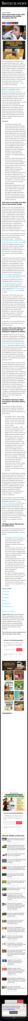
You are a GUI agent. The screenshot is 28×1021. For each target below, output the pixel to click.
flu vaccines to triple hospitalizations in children (12, 274)
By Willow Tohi (15, 856)
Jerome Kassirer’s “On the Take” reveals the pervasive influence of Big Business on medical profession (16, 945)
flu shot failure (13, 618)
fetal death (5, 618)
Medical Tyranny (11, 621)
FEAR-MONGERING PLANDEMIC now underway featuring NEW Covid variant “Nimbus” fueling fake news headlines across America (16, 980)
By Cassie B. (15, 991)
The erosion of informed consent (14, 537)
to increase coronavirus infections (11, 278)
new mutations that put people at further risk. (12, 283)
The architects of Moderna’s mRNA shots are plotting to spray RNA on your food (15, 875)
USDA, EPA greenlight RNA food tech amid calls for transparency (16, 854)
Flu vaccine (20, 618)
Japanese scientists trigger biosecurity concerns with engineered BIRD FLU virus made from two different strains (16, 868)
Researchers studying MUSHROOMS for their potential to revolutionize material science (15, 915)
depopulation (10, 616)
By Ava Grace (15, 871)
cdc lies (4, 616)
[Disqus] (14, 734)
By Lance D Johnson (16, 842)
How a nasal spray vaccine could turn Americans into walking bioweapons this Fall (16, 840)
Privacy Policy (11, 1009)
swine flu (4, 627)
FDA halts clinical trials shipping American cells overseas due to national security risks (15, 937)
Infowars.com (6, 591)
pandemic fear (6, 625)
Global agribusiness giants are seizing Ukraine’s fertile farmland (16, 888)
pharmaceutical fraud (17, 625)
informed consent (7, 619)
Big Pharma (14, 614)
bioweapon (21, 614)
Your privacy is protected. (8, 653)
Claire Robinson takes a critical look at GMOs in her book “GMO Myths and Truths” (16, 882)
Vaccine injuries (11, 627)
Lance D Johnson (13, 20)
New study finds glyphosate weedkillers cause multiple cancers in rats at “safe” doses (16, 988)
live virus (15, 619)
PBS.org (4, 600)
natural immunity (17, 623)
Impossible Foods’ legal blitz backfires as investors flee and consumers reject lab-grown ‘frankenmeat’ (14, 962)
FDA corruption (19, 616)
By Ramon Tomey (16, 885)
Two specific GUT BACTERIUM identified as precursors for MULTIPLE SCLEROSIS (16, 861)
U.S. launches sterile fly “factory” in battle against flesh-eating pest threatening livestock (15, 922)
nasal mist (9, 623)
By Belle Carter (15, 947)
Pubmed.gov (5, 594)
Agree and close (13, 1012)
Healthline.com (6, 603)
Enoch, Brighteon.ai (7, 606)
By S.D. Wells (15, 851)
